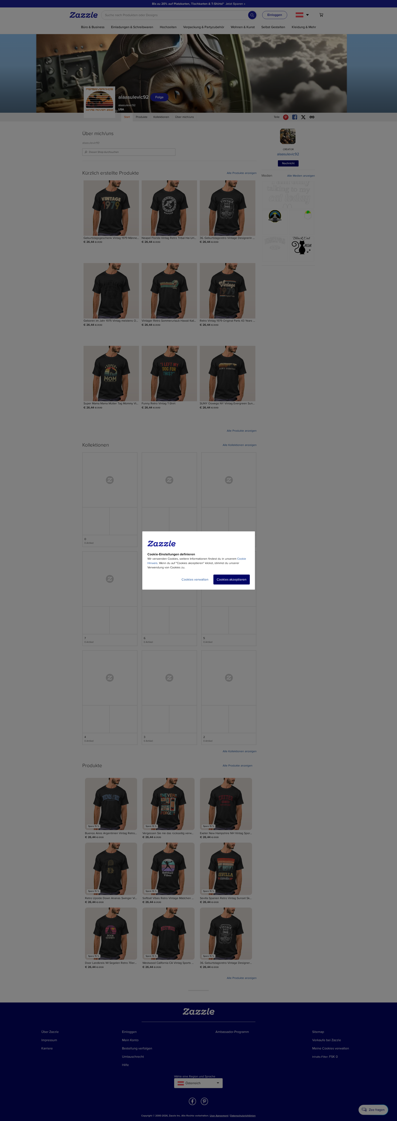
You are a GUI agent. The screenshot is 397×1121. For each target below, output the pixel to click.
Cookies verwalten (195, 579)
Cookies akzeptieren (231, 579)
